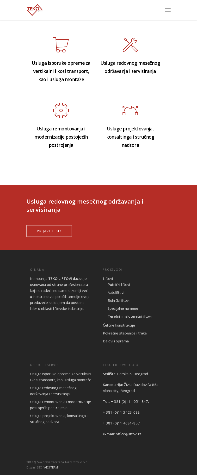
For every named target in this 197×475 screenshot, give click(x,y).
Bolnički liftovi (118, 300)
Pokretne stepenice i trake (125, 333)
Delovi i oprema (116, 341)
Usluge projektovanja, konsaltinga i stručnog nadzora (58, 418)
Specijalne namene (123, 308)
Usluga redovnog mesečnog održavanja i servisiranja (53, 390)
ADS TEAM (51, 467)
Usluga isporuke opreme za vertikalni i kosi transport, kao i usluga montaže (60, 376)
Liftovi (108, 278)
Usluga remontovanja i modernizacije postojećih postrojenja (60, 404)
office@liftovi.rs (129, 433)
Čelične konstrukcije (119, 325)
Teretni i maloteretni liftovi (130, 316)
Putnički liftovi (119, 284)
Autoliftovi (116, 292)
